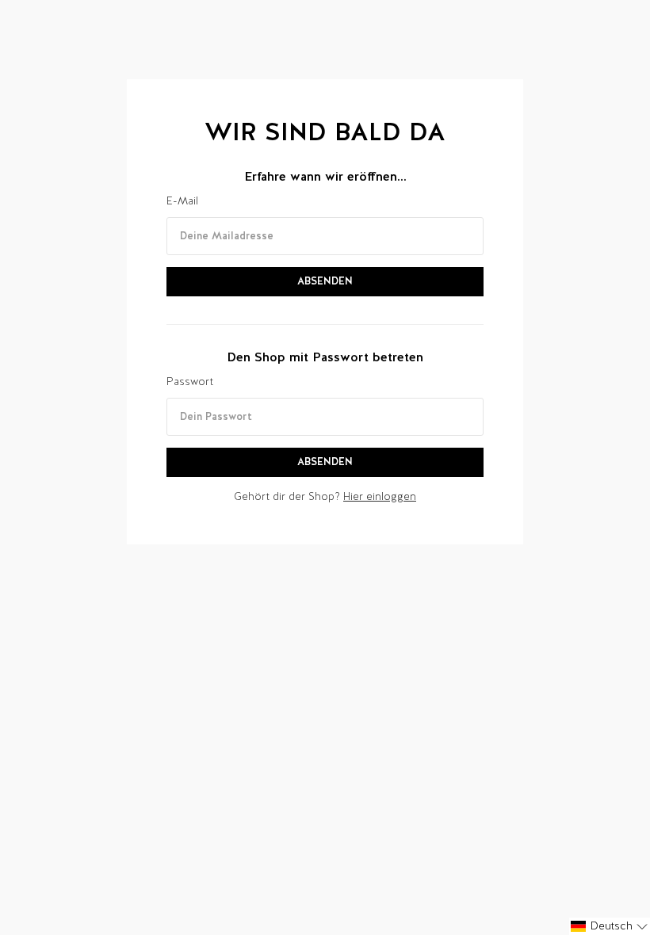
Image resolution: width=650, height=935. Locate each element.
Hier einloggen (379, 496)
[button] (609, 926)
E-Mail (182, 201)
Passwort (189, 381)
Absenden (325, 281)
